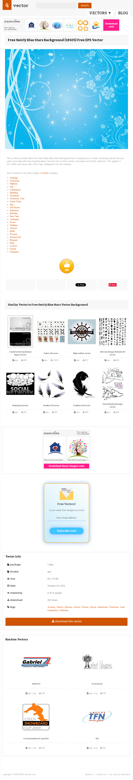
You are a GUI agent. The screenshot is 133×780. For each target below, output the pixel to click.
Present (13, 234)
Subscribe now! (66, 530)
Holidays (14, 225)
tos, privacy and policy (119, 774)
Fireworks (14, 252)
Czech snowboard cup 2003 (35, 739)
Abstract (69, 607)
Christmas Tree (17, 198)
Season (13, 228)
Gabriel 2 (36, 684)
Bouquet (14, 240)
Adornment (103, 607)
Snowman (14, 195)
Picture (85, 607)
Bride (12, 231)
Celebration (15, 190)
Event (12, 222)
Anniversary (15, 237)
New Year (14, 216)
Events (45, 173)
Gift (11, 187)
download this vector (68, 621)
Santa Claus (15, 201)
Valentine (14, 210)
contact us (101, 774)
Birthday (14, 213)
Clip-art (93, 607)
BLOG (123, 13)
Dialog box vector (20, 405)
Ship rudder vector (82, 353)
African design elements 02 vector (112, 353)
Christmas (14, 181)
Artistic (77, 607)
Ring (12, 243)
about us (89, 774)
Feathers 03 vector (82, 405)
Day (12, 204)
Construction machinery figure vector (20, 353)
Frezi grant (97, 684)
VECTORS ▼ (100, 13)
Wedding (14, 193)
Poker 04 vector (51, 353)
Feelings (14, 178)
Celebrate (14, 219)
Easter (13, 249)
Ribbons (14, 184)
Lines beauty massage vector (113, 405)
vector (20, 5)
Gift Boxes (15, 207)
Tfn (97, 739)
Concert (13, 246)
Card (122, 607)
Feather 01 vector (51, 405)
